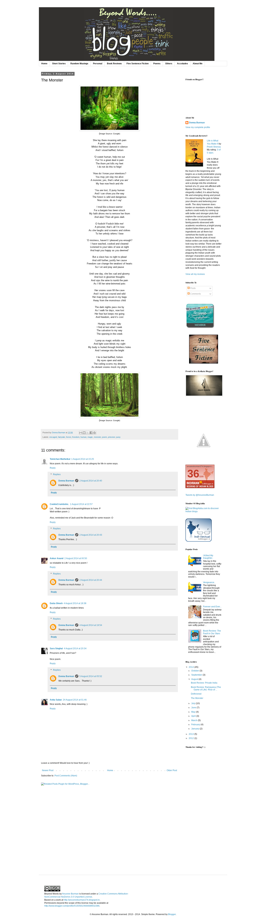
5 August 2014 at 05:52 (90, 676)
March (194, 720)
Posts (193, 288)
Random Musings (79, 63)
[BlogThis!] (84, 433)
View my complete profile (197, 127)
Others (168, 63)
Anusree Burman (70, 893)
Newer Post (47, 770)
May (193, 712)
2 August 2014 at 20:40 (90, 480)
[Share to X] (87, 433)
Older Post (172, 770)
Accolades (182, 63)
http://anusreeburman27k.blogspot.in (82, 900)
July (193, 703)
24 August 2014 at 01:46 (75, 700)
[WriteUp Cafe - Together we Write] (199, 327)
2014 (191, 667)
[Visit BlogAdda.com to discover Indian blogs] (203, 511)
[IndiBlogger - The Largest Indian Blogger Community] (198, 541)
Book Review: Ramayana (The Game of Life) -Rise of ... (206, 688)
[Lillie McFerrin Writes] (203, 363)
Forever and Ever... (212, 606)
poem (104, 437)
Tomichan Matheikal (60, 459)
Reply (53, 468)
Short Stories (59, 63)
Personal (97, 63)
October (195, 670)
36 (193, 474)
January (195, 728)
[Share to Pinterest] (94, 433)
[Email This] (81, 433)
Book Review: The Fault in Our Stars (212, 632)
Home (44, 63)
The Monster (197, 698)
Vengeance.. (209, 582)
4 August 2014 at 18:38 (75, 603)
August (195, 679)
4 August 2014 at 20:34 (75, 648)
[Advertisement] (199, 808)
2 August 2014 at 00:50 (75, 558)
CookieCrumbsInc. (59, 504)
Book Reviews (114, 63)
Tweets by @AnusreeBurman (199, 495)
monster (97, 437)
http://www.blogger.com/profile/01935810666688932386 (72, 906)
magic (90, 437)
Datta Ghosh (56, 603)
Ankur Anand (56, 558)
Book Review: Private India (204, 683)
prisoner (111, 437)
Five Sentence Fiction (137, 63)
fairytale (61, 437)
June (194, 707)
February (196, 724)
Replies (57, 474)
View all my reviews (195, 274)
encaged (53, 437)
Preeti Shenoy (214, 147)
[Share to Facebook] (91, 433)
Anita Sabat (56, 700)
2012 (191, 738)
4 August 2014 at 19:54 (90, 625)
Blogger (172, 914)
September (197, 675)
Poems (157, 63)
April (193, 716)
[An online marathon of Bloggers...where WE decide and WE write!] (203, 458)
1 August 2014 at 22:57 (81, 504)
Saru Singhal (56, 648)
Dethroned (196, 694)
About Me (197, 63)
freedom (75, 437)
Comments (195, 294)
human (83, 437)
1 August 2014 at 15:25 (82, 459)
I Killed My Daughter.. (208, 556)
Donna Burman (66, 480)
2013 (191, 734)
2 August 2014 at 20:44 (90, 580)
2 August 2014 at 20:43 (90, 535)
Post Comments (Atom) (65, 775)
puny (118, 437)
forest (68, 437)
